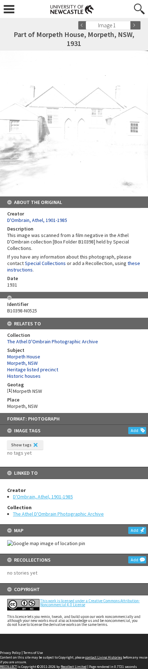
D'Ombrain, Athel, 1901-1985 (43, 496)
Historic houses (24, 376)
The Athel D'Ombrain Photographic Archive (58, 514)
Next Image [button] (135, 25)
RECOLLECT (8, 666)
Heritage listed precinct (32, 369)
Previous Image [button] (83, 25)
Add (134, 430)
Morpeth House (23, 356)
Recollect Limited (74, 666)
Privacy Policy (10, 652)
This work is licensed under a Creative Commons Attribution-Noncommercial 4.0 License (90, 602)
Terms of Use (33, 652)
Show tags (21, 444)
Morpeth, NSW (22, 363)
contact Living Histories (103, 657)
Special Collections (45, 263)
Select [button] (127, 25)
